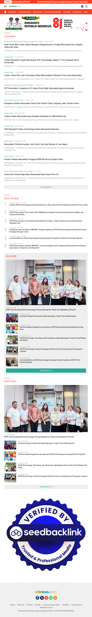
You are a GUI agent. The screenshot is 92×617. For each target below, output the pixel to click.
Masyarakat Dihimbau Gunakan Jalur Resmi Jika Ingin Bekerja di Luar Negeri (35, 144)
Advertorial (8, 85)
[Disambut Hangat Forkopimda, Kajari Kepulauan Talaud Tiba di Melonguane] (12, 317)
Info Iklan (65, 605)
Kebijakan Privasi (46, 607)
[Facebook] (37, 598)
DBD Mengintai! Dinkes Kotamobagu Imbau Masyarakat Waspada (31, 129)
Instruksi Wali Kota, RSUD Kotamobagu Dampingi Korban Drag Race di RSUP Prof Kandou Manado (46, 238)
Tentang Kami (76, 605)
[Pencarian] (86, 6)
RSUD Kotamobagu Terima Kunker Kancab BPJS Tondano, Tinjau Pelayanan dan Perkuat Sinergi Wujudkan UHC (46, 222)
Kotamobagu (8, 57)
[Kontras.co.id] (14, 6)
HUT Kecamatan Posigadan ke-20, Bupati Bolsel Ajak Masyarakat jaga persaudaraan (39, 88)
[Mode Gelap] (82, 6)
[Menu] (5, 6)
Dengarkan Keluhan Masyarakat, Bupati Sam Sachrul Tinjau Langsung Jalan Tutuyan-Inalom (41, 103)
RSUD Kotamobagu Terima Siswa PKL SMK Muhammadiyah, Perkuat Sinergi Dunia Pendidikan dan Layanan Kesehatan (47, 213)
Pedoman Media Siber (51, 605)
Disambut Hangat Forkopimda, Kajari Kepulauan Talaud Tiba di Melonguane (51, 2)
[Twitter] (42, 598)
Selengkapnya (46, 187)
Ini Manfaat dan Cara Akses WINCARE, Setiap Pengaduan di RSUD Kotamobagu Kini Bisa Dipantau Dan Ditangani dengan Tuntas (48, 231)
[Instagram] (46, 598)
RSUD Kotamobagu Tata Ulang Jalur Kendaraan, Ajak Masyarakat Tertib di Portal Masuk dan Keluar (53, 339)
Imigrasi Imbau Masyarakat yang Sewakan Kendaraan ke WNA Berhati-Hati (35, 116)
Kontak (37, 605)
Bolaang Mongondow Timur (33, 41)
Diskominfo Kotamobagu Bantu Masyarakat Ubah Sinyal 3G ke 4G (31, 174)
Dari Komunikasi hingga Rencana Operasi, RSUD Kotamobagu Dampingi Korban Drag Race (51, 328)
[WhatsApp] (51, 598)
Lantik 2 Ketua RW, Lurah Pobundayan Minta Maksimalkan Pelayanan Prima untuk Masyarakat (43, 75)
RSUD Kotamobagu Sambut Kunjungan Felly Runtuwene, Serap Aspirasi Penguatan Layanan (51, 350)
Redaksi (30, 605)
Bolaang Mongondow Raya (13, 41)
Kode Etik (20, 605)
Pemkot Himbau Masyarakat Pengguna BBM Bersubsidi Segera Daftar (33, 159)
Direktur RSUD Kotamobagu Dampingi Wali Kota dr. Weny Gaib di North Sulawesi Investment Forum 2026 (49, 205)
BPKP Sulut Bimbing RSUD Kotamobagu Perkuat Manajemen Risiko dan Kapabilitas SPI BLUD (41, 310)
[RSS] (55, 598)
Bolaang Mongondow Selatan (22, 85)
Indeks (12, 605)
